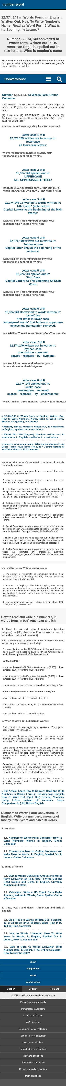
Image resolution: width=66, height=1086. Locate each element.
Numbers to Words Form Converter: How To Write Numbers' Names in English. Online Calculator (33, 840)
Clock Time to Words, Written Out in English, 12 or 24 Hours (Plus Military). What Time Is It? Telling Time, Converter (33, 922)
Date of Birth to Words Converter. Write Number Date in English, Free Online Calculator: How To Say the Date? (33, 949)
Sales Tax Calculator (33, 1015)
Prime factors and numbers (33, 1049)
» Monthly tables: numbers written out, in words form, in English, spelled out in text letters (33, 428)
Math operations (33, 1076)
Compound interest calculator (33, 1029)
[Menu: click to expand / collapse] (50, 78)
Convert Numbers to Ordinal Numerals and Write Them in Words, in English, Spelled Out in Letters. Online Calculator (33, 854)
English (11, 989)
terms (33, 975)
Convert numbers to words (33, 1002)
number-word (13, 4)
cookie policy (33, 982)
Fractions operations (33, 1056)
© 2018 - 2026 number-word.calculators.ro (33, 995)
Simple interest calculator (33, 1035)
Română (55, 989)
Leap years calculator (33, 1042)
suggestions (33, 968)
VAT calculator (33, 1022)
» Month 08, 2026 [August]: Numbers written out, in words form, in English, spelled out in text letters (33, 436)
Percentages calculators (33, 1009)
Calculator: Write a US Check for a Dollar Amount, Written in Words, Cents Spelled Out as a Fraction (33, 895)
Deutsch (33, 989)
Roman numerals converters (33, 1069)
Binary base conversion (33, 1062)
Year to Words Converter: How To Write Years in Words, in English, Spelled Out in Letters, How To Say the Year (33, 936)
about (33, 962)
